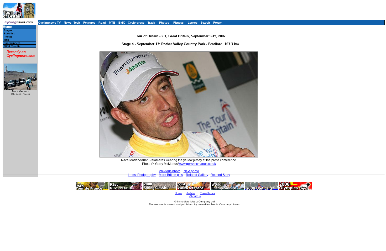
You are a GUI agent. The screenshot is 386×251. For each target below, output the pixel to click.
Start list (9, 33)
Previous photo (169, 171)
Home (7, 27)
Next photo (191, 171)
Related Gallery (197, 175)
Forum (217, 22)
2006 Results (12, 46)
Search (205, 22)
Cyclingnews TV (49, 22)
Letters (192, 22)
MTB (112, 22)
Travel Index (207, 193)
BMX (121, 22)
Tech (77, 22)
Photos (164, 22)
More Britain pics (171, 175)
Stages (8, 30)
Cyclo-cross (136, 22)
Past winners (12, 42)
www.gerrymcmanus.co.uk (197, 164)
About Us (195, 196)
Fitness (178, 22)
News (67, 22)
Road (102, 22)
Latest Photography (142, 175)
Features (89, 22)
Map (6, 39)
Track (151, 22)
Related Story (220, 175)
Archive (190, 193)
